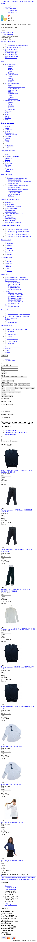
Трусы (10, 71)
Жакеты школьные (14, 192)
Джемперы (8, 129)
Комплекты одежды (11, 135)
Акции (7, 350)
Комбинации (12, 90)
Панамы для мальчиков (15, 298)
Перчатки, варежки (11, 281)
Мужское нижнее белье (12, 100)
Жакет (7, 265)
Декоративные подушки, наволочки (18, 314)
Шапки (7, 291)
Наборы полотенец (11, 58)
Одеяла (9, 336)
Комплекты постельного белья (17, 329)
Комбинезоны (9, 133)
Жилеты (7, 160)
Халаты (7, 147)
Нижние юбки (13, 94)
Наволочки (10, 331)
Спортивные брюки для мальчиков (18, 232)
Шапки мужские (13, 303)
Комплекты (8, 163)
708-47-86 (7, 34)
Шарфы (7, 305)
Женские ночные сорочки (16, 87)
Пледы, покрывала (11, 318)
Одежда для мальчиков (8, 151)
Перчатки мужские (14, 289)
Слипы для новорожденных (14, 213)
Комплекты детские (11, 208)
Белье (2, 61)
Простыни (10, 343)
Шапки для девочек (14, 300)
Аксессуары (5, 274)
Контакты (4, 1)
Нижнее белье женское (12, 83)
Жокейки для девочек (15, 293)
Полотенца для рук (11, 52)
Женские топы (13, 99)
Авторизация (12, 10)
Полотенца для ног (11, 54)
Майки (10, 66)
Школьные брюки (14, 187)
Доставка (15, 1)
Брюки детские (9, 204)
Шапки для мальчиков (15, 301)
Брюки (7, 128)
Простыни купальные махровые (17, 45)
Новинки (8, 348)
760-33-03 (7, 32)
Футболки (10, 146)
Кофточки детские (10, 212)
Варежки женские (14, 284)
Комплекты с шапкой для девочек (15, 277)
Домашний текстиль (7, 310)
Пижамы (11, 73)
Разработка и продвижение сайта (22, 879)
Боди (10, 85)
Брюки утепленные (13, 156)
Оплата (20, 1)
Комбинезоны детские (14, 206)
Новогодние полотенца (14, 47)
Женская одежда (6, 240)
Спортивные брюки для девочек (17, 229)
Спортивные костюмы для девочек (18, 234)
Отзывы (7, 352)
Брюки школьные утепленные (18, 189)
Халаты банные (12, 322)
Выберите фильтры (14, 392)
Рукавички (8, 215)
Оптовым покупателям (12, 347)
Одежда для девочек (7, 123)
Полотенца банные (11, 49)
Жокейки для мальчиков (16, 294)
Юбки (6, 143)
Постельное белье (6, 325)
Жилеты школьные (14, 194)
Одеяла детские (10, 220)
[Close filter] (6, 364)
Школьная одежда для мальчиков (17, 185)
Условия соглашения (29, 876)
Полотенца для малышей (13, 222)
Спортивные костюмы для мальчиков (19, 236)
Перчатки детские (14, 286)
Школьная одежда (6, 174)
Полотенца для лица (11, 51)
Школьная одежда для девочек (17, 178)
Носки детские (9, 217)
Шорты (7, 141)
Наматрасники (11, 334)
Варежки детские (14, 282)
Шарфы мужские (13, 306)
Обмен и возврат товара (24, 877)
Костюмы (8, 136)
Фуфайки (11, 69)
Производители (6, 879)
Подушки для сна (12, 339)
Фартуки (7, 320)
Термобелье (8, 111)
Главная (7, 359)
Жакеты (7, 131)
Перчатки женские (14, 288)
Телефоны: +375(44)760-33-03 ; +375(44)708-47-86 (11, 887)
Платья (7, 140)
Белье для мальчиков (11, 75)
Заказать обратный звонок (9, 36)
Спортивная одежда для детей (10, 225)
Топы (10, 68)
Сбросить (4, 392)
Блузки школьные (14, 183)
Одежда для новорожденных (10, 199)
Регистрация (12, 12)
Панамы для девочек (15, 296)
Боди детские (9, 202)
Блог (33, 877)
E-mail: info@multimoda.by (11, 904)
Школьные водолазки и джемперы (19, 181)
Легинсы (7, 138)
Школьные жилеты (14, 180)
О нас (9, 1)
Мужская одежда (6, 257)
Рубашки (7, 171)
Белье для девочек (10, 64)
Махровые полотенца (8, 41)
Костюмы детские (10, 210)
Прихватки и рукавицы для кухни (18, 316)
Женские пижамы (14, 88)
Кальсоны (11, 109)
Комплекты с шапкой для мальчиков (16, 279)
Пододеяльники (12, 341)
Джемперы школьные (15, 191)
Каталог (6, 39)
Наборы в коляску (10, 218)
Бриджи (7, 126)
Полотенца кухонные (11, 56)
